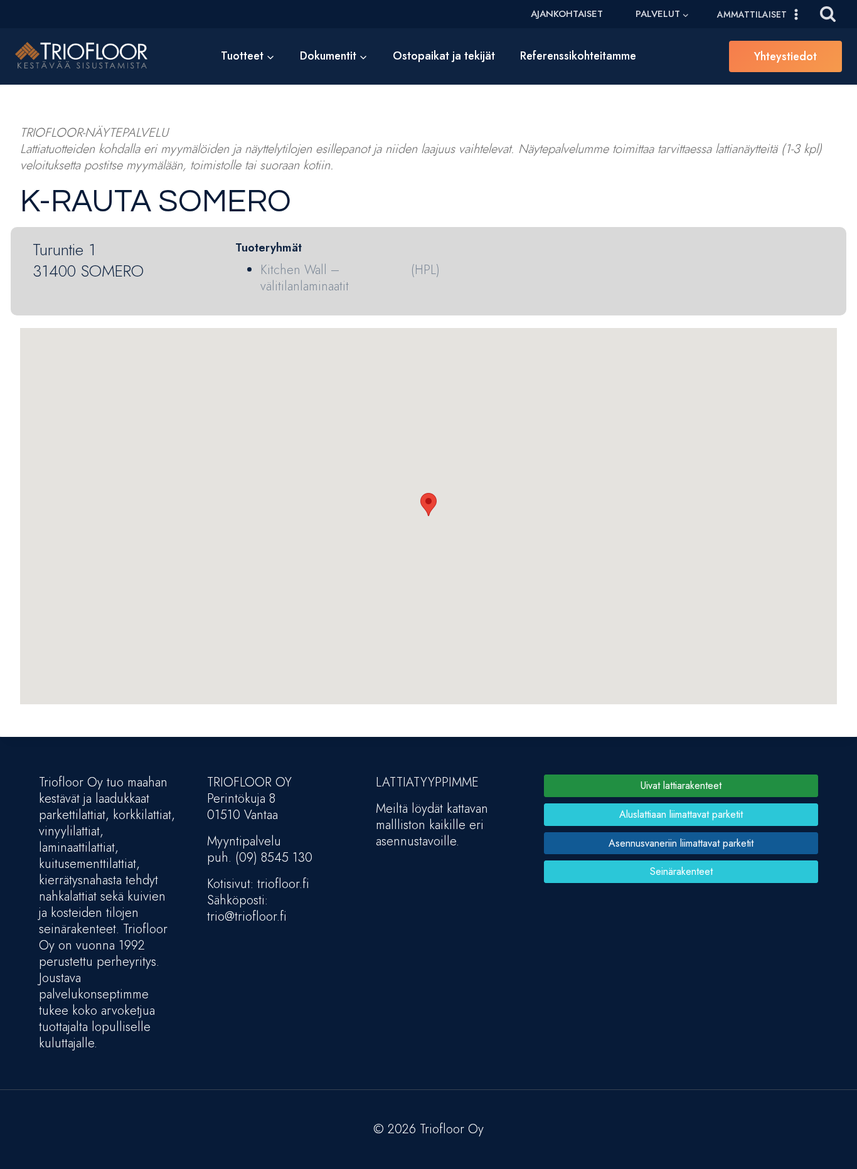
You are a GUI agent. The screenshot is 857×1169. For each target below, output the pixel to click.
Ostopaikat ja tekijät (444, 56)
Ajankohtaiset (567, 14)
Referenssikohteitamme (578, 56)
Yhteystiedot (785, 56)
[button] (428, 504)
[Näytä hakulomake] (828, 14)
